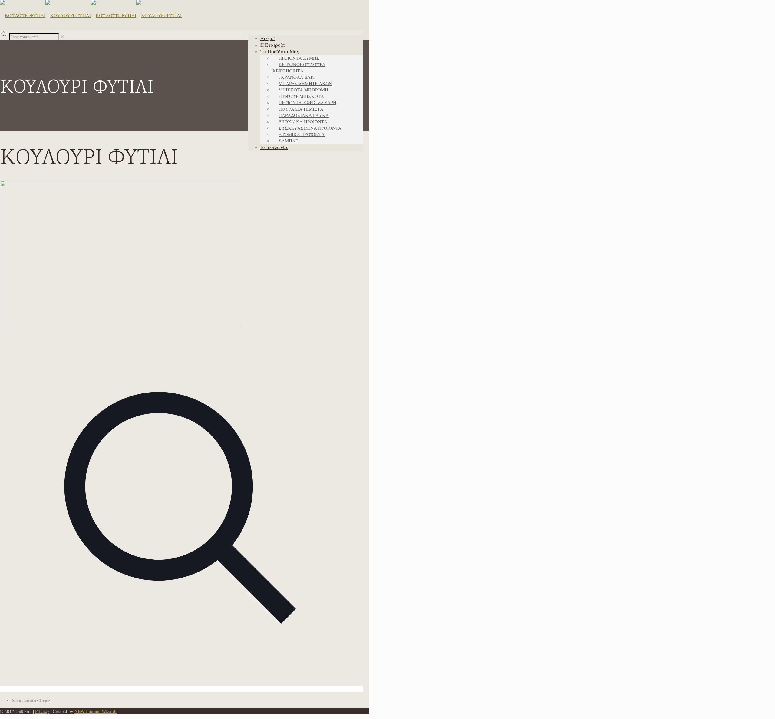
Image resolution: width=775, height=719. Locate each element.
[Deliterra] (91, 15)
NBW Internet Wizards (95, 711)
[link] (62, 36)
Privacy (42, 711)
